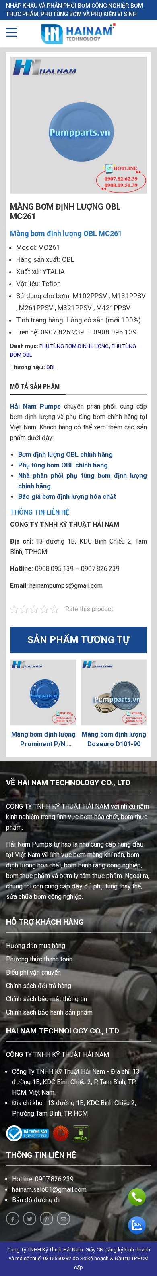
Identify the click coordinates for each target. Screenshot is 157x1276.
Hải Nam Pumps (35, 406)
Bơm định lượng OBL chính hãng (65, 455)
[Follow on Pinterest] (46, 1218)
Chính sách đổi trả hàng (38, 986)
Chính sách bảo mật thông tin (46, 999)
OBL (51, 367)
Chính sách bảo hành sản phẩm (49, 1012)
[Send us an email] (63, 1218)
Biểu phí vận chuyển (33, 972)
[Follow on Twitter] (29, 1218)
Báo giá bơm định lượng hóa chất (67, 496)
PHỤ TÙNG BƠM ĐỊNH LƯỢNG (74, 346)
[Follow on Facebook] (12, 1218)
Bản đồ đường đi (36, 1200)
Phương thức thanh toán (39, 959)
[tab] (38, 387)
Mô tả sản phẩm (35, 387)
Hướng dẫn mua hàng (35, 946)
